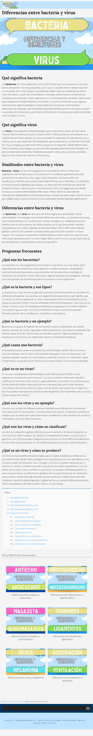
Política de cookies (49, 723)
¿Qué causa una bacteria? (25, 528)
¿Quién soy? (8, 720)
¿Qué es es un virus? (23, 532)
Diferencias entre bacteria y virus (24, 509)
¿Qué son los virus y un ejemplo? (28, 536)
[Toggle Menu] (88, 708)
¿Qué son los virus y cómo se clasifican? (31, 540)
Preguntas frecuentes (19, 513)
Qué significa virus (18, 501)
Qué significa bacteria (19, 497)
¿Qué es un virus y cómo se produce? (30, 544)
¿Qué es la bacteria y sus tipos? (27, 521)
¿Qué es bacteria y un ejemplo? (27, 524)
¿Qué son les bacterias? (24, 517)
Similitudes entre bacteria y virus (24, 505)
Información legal (69, 720)
